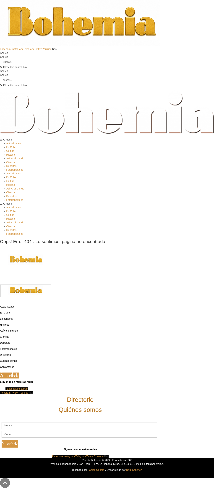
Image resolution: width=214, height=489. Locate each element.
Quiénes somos (80, 409)
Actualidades (13, 143)
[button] (80, 53)
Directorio (80, 399)
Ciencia (10, 162)
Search (4, 57)
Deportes (11, 166)
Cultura (10, 151)
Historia (10, 154)
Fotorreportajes (14, 169)
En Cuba (11, 147)
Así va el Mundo (15, 158)
